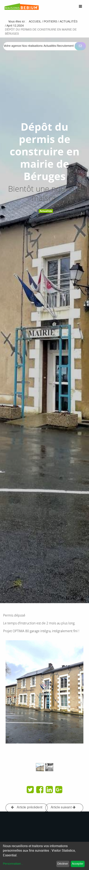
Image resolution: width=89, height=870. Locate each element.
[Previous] (11, 707)
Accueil (35, 21)
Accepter (77, 863)
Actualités (46, 211)
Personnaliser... (13, 863)
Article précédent (29, 807)
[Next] (77, 707)
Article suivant (62, 807)
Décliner (62, 863)
